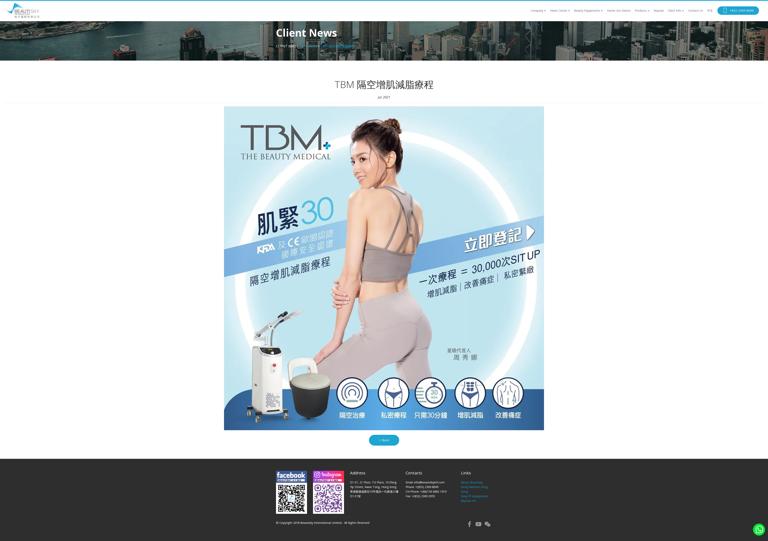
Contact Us (695, 10)
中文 (710, 10)
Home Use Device (619, 10)
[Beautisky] (22, 10)
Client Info (674, 10)
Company (537, 10)
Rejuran (659, 10)
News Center (558, 10)
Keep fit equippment (474, 496)
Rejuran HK (468, 501)
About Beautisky (472, 482)
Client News (308, 46)
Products (641, 10)
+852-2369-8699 (742, 10)
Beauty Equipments (587, 10)
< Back (384, 440)
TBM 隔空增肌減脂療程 (337, 46)
